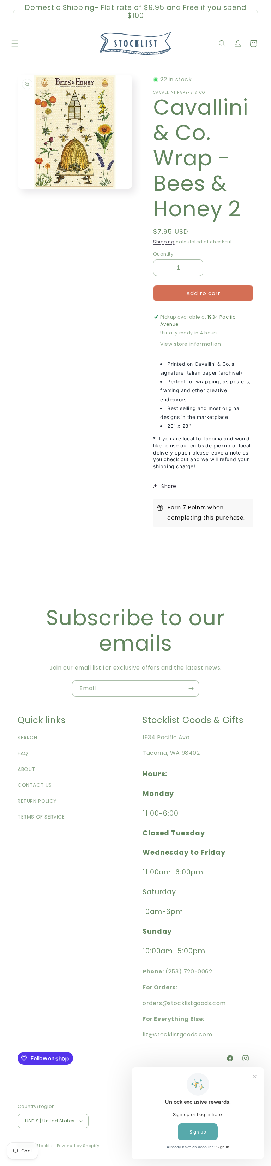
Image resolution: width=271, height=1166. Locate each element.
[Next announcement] (257, 11)
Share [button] (168, 486)
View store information (190, 343)
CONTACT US (35, 785)
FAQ (23, 753)
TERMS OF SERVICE (41, 816)
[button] (15, 43)
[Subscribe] (191, 688)
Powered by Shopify (78, 1145)
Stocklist (45, 1145)
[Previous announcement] (14, 11)
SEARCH (27, 737)
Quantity (163, 254)
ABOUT (26, 769)
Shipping (164, 242)
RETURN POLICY (37, 800)
